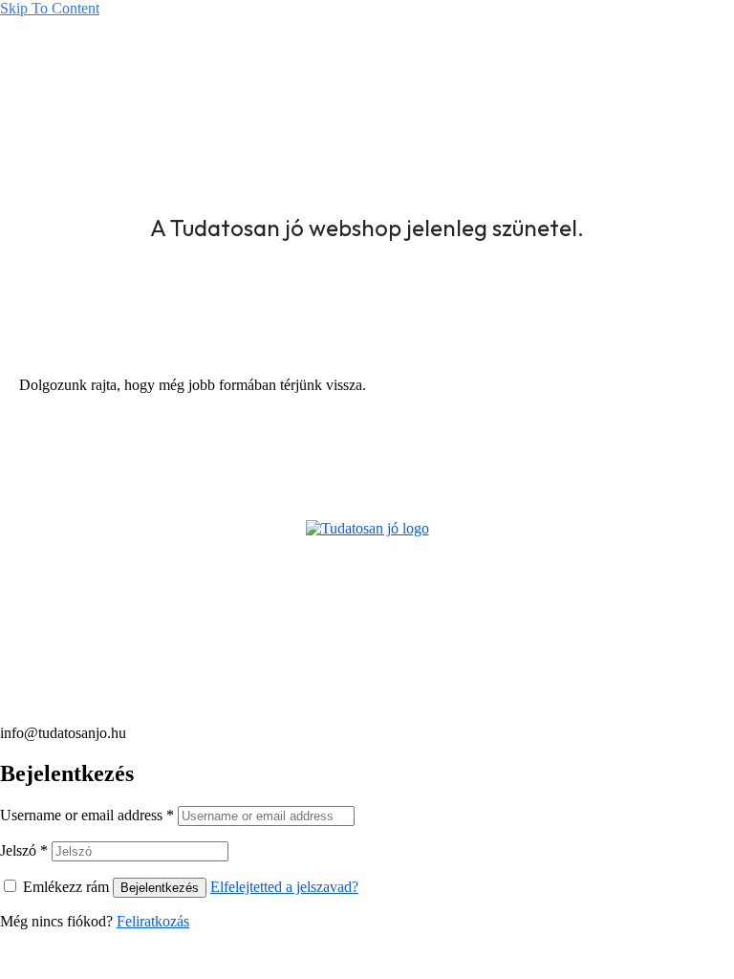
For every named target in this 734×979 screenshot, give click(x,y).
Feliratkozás (153, 921)
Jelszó (24, 850)
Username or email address (87, 815)
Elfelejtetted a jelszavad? (284, 887)
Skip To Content (49, 8)
